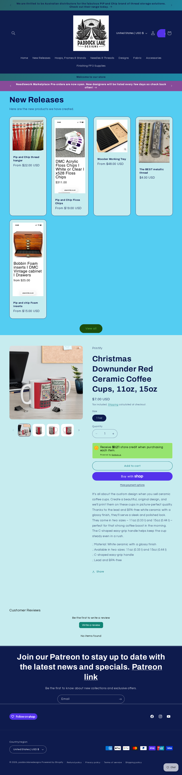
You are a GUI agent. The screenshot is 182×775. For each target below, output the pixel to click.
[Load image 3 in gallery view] (53, 430)
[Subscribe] (120, 699)
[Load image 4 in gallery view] (67, 430)
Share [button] (100, 571)
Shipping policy (133, 762)
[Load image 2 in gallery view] (39, 430)
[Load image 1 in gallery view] (24, 430)
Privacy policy (92, 762)
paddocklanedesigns (29, 762)
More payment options (132, 485)
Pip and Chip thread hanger (26, 159)
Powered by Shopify (52, 762)
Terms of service (113, 762)
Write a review (91, 625)
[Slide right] (79, 430)
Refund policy (74, 762)
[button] (13, 33)
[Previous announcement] (10, 5)
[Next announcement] (171, 5)
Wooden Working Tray (111, 159)
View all (90, 328)
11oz (99, 418)
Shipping (113, 404)
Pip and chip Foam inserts (25, 304)
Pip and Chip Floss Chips (67, 202)
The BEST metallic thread (152, 171)
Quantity (97, 426)
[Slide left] (13, 430)
